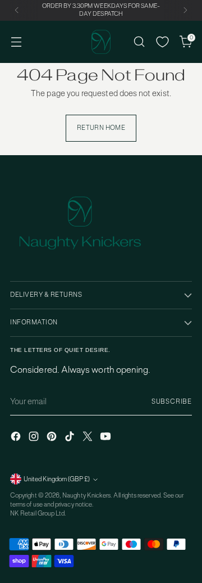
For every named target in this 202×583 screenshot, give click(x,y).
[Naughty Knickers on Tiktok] (70, 438)
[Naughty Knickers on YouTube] (106, 438)
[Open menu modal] (15, 41)
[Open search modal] (138, 41)
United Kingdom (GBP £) (57, 479)
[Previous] (16, 10)
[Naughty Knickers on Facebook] (17, 438)
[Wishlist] (162, 41)
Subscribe (172, 401)
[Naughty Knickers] (101, 41)
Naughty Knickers (86, 495)
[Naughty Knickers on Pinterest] (52, 438)
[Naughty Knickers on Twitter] (88, 438)
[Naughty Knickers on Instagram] (35, 438)
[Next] (185, 10)
